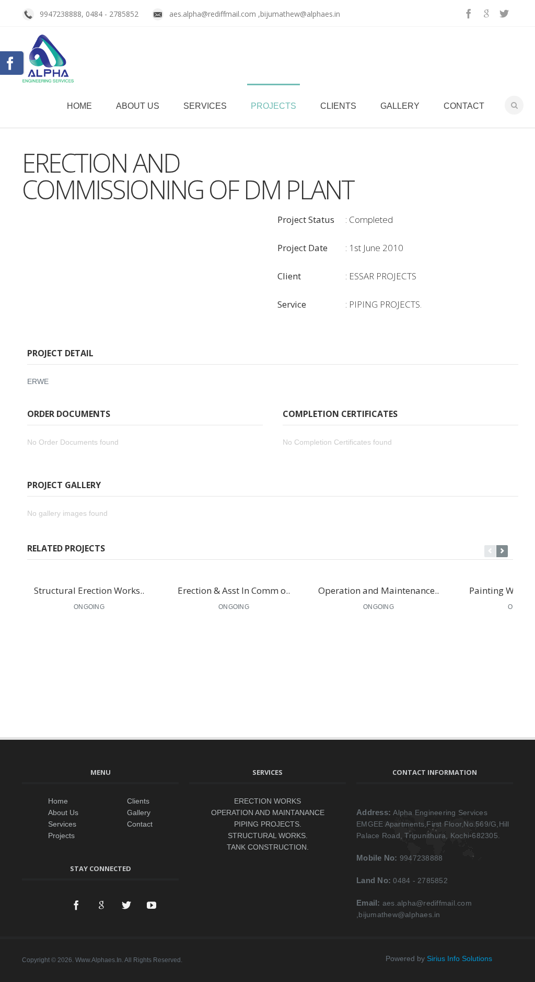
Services (205, 105)
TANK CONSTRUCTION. (268, 847)
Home (79, 105)
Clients (338, 105)
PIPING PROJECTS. (267, 824)
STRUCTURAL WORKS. (268, 835)
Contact (464, 105)
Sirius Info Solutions (459, 958)
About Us (137, 105)
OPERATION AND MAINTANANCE (267, 812)
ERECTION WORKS (267, 801)
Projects (273, 105)
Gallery (400, 105)
